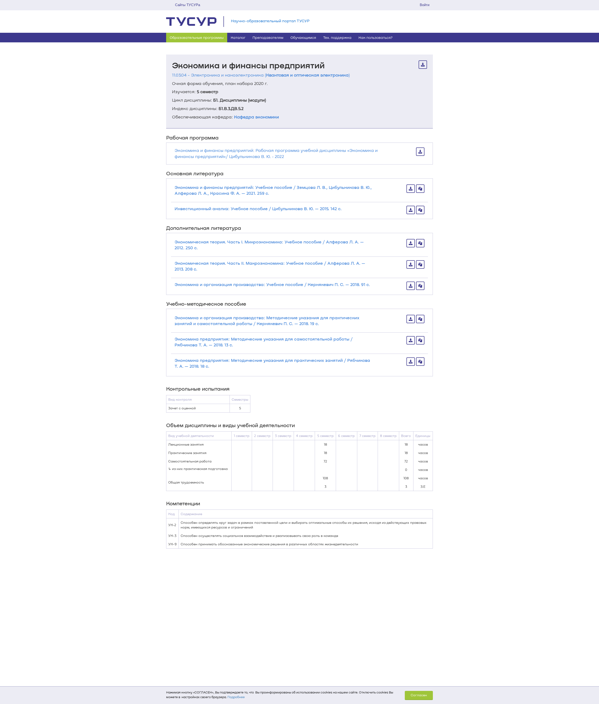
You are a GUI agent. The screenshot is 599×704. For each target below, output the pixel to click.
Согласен (419, 695)
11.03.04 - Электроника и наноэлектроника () (261, 74)
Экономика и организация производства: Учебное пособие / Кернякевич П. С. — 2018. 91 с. (272, 284)
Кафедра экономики (256, 116)
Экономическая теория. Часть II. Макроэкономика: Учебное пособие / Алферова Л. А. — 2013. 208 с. (270, 265)
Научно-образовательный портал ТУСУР (270, 20)
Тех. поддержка (337, 37)
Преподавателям (267, 37)
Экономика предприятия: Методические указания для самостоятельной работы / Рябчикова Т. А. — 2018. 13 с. (264, 341)
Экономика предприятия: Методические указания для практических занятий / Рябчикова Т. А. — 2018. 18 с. (272, 363)
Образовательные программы (197, 37)
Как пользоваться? (375, 37)
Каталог (238, 37)
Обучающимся (303, 37)
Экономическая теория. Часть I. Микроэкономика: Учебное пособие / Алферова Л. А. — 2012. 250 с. (269, 244)
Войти (424, 5)
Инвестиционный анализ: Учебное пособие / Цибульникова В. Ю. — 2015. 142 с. (258, 208)
